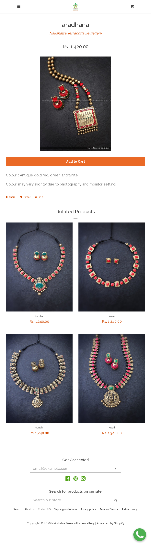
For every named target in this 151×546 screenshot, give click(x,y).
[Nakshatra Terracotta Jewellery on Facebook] (67, 479)
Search (17, 509)
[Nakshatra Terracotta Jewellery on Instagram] (83, 479)
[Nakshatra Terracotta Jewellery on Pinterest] (75, 479)
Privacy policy (88, 509)
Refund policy (130, 509)
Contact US (44, 509)
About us (29, 509)
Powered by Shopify (110, 523)
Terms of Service (109, 509)
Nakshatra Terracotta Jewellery (75, 33)
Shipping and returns (65, 509)
